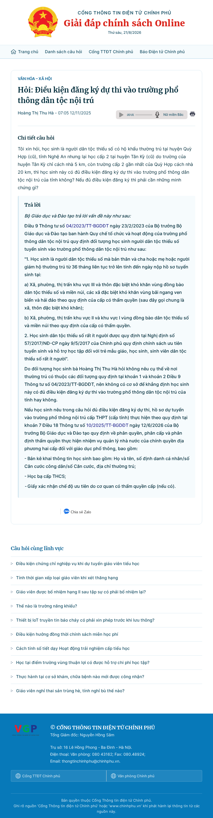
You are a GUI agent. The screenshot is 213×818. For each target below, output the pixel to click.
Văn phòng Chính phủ (136, 776)
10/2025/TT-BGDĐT (107, 425)
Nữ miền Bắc (173, 114)
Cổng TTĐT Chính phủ (111, 51)
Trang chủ (28, 51)
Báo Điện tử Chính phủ (162, 51)
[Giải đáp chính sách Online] (25, 744)
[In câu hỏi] (192, 115)
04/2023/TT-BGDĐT (87, 226)
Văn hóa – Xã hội (35, 78)
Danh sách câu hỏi (63, 51)
